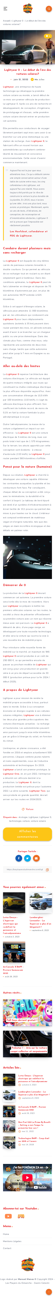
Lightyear (33, 817)
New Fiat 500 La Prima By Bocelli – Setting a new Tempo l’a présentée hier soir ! (34, 1125)
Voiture (30, 809)
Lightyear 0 (45, 817)
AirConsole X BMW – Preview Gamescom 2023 (13, 970)
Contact (7, 1248)
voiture (26, 821)
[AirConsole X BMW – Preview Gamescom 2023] (9, 1111)
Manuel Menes (26, 1279)
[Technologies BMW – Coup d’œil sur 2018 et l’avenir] (9, 1142)
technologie (15, 821)
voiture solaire (38, 821)
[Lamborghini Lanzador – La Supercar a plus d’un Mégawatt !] (9, 1096)
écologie (23, 817)
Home (6, 1234)
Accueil (6, 20)
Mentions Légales (12, 1241)
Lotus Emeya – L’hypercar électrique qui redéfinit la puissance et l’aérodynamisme (32, 1079)
